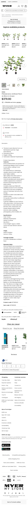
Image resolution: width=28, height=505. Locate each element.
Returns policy (6, 455)
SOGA (3, 92)
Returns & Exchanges (7, 392)
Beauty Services (19, 395)
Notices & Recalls (19, 403)
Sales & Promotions (20, 400)
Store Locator (18, 388)
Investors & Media (6, 423)
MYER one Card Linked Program (7, 400)
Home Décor (8, 14)
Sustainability (5, 425)
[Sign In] (19, 6)
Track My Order (6, 380)
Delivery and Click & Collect (7, 388)
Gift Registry (18, 397)
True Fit (4, 395)
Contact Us (18, 385)
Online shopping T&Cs (14, 459)
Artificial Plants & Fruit (6, 16)
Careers (4, 417)
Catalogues (5, 397)
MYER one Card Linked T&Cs (9, 466)
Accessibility (18, 405)
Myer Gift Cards (6, 415)
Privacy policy (22, 466)
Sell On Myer (5, 431)
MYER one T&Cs (21, 462)
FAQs (16, 382)
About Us (4, 420)
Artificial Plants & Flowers (17, 14)
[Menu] (2, 10)
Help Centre (18, 380)
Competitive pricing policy (18, 455)
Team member (14, 470)
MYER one (4, 412)
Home (3, 14)
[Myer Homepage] (7, 7)
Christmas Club (6, 428)
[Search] (25, 10)
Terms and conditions (9, 462)
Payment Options (6, 382)
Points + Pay (5, 385)
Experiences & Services (18, 391)
